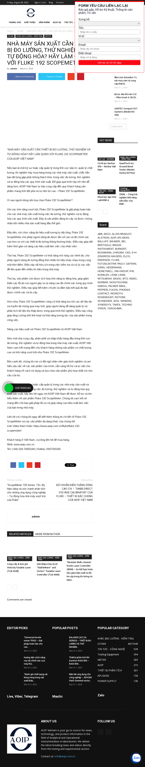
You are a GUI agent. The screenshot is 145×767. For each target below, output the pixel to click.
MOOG (117, 278)
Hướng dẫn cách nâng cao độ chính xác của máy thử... (34, 660)
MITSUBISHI (105, 278)
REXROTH (117, 293)
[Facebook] (100, 732)
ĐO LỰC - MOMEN (106, 159)
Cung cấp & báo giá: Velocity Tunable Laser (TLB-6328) (19, 567)
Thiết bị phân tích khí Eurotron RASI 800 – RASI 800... (79, 660)
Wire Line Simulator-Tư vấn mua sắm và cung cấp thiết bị (125, 80)
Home (10, 31)
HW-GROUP (121, 271)
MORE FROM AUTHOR (48, 534)
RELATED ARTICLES (20, 534)
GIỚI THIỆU (30, 22)
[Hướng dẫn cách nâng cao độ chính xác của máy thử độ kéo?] (14, 661)
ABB (100, 234)
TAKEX (116, 304)
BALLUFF (103, 241)
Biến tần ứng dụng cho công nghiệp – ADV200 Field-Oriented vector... (80, 677)
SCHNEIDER (105, 300)
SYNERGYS (104, 304)
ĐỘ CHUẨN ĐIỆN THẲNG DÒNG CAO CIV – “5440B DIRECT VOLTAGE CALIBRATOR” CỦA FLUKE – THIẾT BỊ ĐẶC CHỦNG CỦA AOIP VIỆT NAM (74, 492)
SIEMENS (125, 300)
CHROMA (118, 252)
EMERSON (104, 260)
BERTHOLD (104, 245)
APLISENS (123, 237)
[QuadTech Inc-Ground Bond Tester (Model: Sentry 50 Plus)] (128, 154)
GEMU (101, 267)
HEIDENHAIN (113, 267)
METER (48, 36)
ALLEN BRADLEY (121, 234)
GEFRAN (131, 263)
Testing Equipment (125, 189)
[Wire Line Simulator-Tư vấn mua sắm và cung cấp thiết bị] (105, 81)
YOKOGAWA (114, 308)
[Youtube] (108, 732)
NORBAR (103, 282)
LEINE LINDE (117, 274)
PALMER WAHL (117, 286)
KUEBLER (103, 274)
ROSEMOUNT (105, 297)
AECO (107, 234)
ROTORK (120, 297)
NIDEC (133, 278)
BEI (123, 241)
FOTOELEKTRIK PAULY (111, 263)
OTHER (102, 643)
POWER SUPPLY (107, 681)
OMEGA (102, 286)
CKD (127, 252)
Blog (51, 2)
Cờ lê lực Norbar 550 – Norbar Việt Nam (107, 166)
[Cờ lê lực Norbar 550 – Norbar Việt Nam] (107, 154)
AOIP (113, 237)
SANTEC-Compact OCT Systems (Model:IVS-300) (125, 111)
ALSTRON (103, 237)
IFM (131, 271)
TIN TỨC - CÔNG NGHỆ (106, 192)
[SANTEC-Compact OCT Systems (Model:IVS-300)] (105, 112)
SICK (116, 300)
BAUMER (115, 241)
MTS (125, 278)
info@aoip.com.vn (65, 756)
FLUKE (20, 31)
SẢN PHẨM (44, 22)
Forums (59, 2)
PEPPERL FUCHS (108, 289)
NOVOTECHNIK (118, 282)
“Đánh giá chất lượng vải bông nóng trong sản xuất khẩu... (35, 677)
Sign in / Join (40, 2)
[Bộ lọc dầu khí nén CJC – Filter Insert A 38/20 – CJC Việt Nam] (105, 98)
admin (13, 68)
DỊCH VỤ (57, 22)
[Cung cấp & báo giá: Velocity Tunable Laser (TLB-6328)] (20, 551)
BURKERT (120, 248)
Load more (116, 126)
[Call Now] (8, 388)
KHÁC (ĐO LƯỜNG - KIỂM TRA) (29, 36)
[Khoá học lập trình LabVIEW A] (107, 186)
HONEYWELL (105, 271)
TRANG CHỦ (15, 22)
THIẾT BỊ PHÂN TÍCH (110, 670)
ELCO (126, 256)
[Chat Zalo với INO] (136, 758)
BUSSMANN (104, 252)
